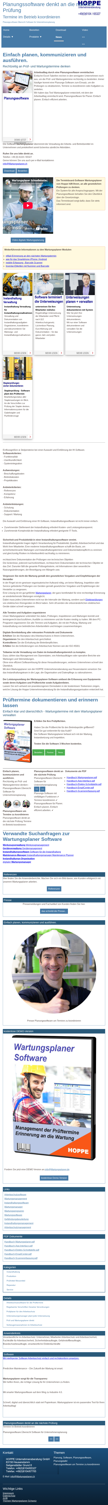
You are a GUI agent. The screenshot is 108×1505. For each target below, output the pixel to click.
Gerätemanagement (22, 848)
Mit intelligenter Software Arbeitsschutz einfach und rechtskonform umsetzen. (41, 1358)
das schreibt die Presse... (54, 911)
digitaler (17, 862)
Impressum (8, 1493)
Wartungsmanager (13, 1207)
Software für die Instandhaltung (32, 852)
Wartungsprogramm (14, 1211)
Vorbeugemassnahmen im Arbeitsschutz (24, 1325)
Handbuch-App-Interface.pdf (81, 781)
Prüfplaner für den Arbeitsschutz (20, 1311)
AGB (5, 1498)
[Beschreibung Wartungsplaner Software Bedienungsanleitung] (17, 808)
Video (85, 30)
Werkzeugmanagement (26, 845)
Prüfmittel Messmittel (16, 1281)
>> (83, 44)
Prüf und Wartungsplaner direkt (20, 1320)
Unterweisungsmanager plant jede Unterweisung (28, 1316)
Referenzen (54, 889)
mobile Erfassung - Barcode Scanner (24, 262)
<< (83, 37)
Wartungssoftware (13, 1215)
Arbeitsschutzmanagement (17, 1227)
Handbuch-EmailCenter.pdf (80, 787)
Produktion (11, 1276)
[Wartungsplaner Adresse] (31, 1473)
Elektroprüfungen (94, 599)
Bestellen (34, 30)
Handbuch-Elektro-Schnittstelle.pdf (84, 784)
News (59, 37)
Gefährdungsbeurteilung (16, 1219)
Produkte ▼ (35, 36)
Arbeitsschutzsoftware (15, 1194)
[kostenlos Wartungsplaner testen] (54, 1162)
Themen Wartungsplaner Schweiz (20, 1501)
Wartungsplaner (43, 593)
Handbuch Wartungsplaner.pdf (82, 777)
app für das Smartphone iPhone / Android (26, 259)
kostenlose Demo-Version (54, 1178)
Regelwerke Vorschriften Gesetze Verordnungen (27, 1307)
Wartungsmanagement (15, 1199)
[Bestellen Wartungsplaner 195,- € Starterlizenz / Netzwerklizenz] (7, 808)
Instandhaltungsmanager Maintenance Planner (38, 855)
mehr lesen (20, 353)
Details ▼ (8, 36)
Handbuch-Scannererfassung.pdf (83, 791)
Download (61, 30)
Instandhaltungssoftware (16, 1203)
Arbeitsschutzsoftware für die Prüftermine (24, 1302)
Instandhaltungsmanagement (18, 1223)
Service (10, 1289)
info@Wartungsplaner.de (57, 1169)
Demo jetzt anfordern (20, 139)
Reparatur (11, 1285)
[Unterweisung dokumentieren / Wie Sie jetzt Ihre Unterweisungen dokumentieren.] (80, 303)
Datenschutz (9, 1496)
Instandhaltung (13, 1272)
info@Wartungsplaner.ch (15, 164)
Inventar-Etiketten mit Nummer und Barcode (27, 266)
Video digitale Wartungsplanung (28, 240)
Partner (50, 752)
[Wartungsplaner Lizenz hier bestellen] (17, 762)
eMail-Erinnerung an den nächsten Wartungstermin (31, 256)
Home (6, 30)
